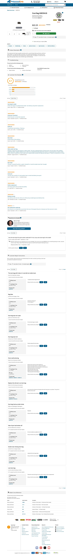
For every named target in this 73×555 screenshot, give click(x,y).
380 (23, 509)
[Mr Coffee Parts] (45, 520)
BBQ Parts (33, 530)
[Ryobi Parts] (28, 520)
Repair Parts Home (10, 10)
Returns (23, 530)
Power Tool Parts (35, 536)
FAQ (22, 527)
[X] (45, 548)
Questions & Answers (32, 45)
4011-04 (23, 514)
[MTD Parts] (34, 520)
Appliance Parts (34, 527)
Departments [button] (9, 4)
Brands (16, 4)
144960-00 (19, 377)
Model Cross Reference (51, 45)
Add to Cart (47, 33)
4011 (23, 511)
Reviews (24, 45)
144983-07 (15, 377)
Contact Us (24, 533)
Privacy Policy (44, 530)
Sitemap (43, 543)
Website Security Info (46, 540)
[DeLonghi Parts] (39, 520)
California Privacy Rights (46, 531)
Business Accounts (25, 534)
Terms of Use (44, 538)
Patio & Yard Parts (35, 534)
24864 (23, 502)
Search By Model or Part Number (52, 4)
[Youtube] (49, 548)
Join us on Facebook (60, 527)
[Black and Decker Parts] (16, 520)
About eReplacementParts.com (47, 527)
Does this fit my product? (19, 228)
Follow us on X (59, 530)
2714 (23, 504)
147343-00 (15, 398)
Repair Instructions (42, 45)
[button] (65, 2)
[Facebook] (37, 548)
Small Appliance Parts (36, 528)
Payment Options (25, 531)
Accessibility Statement (46, 544)
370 (23, 507)
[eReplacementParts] (15, 1)
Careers (43, 541)
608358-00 (11, 289)
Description (10, 45)
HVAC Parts (34, 531)
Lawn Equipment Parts (36, 533)
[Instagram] (41, 548)
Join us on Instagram (60, 528)
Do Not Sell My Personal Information (46, 535)
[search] (64, 4)
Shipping (23, 528)
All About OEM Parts (45, 528)
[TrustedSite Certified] (55, 553)
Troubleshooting (17, 45)
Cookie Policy (44, 533)
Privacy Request (45, 537)
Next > (64, 269)
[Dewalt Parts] (22, 520)
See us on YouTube (60, 531)
